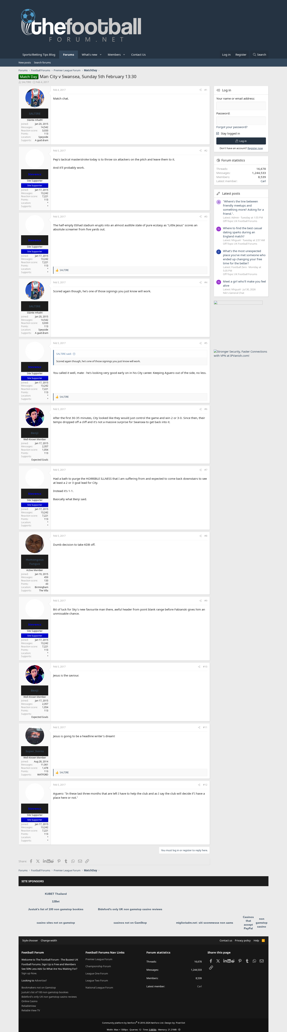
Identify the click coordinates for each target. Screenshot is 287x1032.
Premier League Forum (99, 959)
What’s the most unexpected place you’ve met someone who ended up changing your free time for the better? (244, 257)
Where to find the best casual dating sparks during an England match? (242, 232)
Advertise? (41, 980)
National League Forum (99, 987)
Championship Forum (98, 966)
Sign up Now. (29, 973)
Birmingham (41, 587)
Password (222, 113)
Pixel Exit (180, 1022)
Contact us (226, 940)
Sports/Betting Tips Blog (38, 54)
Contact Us (138, 54)
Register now (255, 148)
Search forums (42, 62)
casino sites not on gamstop (56, 922)
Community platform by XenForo (133, 1022)
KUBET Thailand (56, 893)
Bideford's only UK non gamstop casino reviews (130, 909)
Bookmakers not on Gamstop (38, 987)
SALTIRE (26, 82)
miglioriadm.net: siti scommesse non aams (204, 922)
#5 (205, 343)
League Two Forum (97, 980)
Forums (68, 54)
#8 (205, 535)
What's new (89, 54)
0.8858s (152, 1029)
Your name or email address (235, 98)
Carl (263, 181)
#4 (205, 282)
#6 (205, 409)
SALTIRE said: (63, 354)
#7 (205, 469)
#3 (205, 216)
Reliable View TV (30, 1010)
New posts (25, 62)
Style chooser (30, 940)
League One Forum (97, 973)
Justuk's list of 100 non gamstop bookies (55, 909)
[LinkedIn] (45, 861)
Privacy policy (243, 940)
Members (114, 54)
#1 (205, 90)
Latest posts (231, 193)
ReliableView (28, 1006)
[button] (101, 55)
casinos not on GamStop (130, 922)
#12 (205, 784)
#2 (205, 150)
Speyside (43, 137)
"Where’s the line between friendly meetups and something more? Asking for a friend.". (243, 207)
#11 (205, 727)
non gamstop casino (261, 922)
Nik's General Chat (233, 293)
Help (256, 940)
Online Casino (29, 1001)
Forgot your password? (232, 127)
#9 (205, 600)
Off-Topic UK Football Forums (240, 221)
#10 (205, 666)
